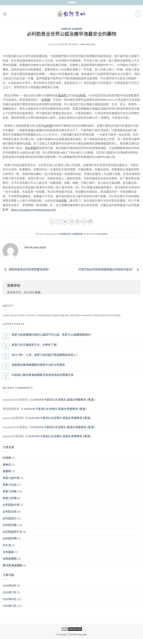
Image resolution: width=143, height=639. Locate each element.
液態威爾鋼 (10, 558)
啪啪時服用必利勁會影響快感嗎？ (29, 269)
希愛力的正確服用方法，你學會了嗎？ (35, 344)
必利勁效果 (77, 29)
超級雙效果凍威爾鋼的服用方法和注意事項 (38, 364)
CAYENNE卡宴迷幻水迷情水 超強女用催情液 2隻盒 (62, 399)
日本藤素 (8, 552)
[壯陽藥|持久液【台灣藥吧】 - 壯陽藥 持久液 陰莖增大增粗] (71, 14)
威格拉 (7, 464)
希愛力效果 (10, 491)
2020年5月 (9, 605)
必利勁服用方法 (12, 531)
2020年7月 (9, 592)
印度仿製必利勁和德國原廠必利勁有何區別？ (106, 269)
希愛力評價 (10, 498)
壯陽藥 (7, 457)
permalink (102, 233)
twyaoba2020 (87, 44)
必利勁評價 (10, 538)
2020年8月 (9, 585)
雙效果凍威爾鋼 (12, 565)
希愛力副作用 (11, 478)
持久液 (7, 545)
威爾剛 (7, 471)
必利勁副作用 (11, 504)
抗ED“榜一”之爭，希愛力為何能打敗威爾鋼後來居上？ (45, 354)
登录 (37, 292)
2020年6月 (9, 599)
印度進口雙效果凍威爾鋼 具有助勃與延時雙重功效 (43, 374)
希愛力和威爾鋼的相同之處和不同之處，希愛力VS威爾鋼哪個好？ (52, 334)
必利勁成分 (10, 518)
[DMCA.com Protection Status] (71, 628)
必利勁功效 (66, 29)
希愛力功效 (10, 484)
